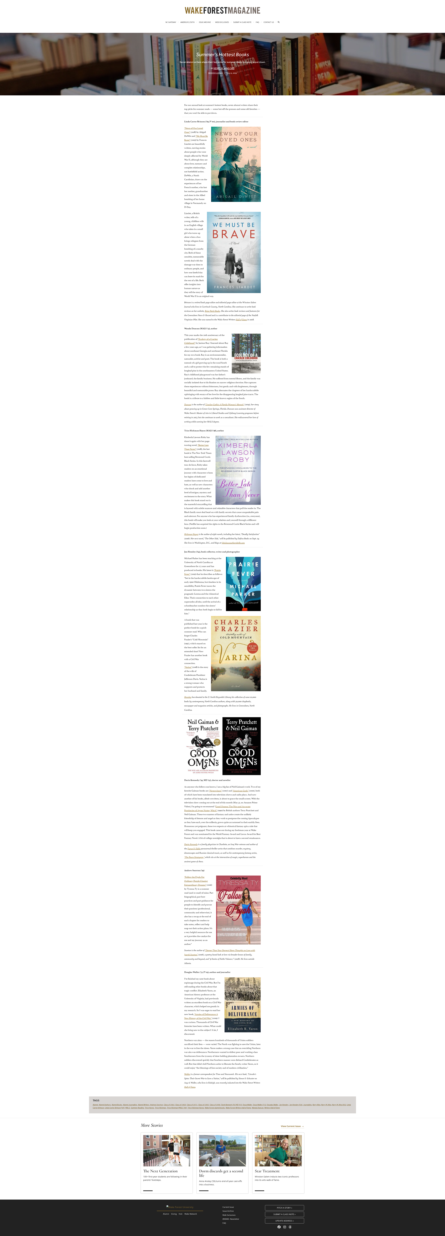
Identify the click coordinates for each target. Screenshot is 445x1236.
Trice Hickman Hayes (196, 1108)
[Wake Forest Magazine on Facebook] (279, 1227)
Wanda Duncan (257, 1108)
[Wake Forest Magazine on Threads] (290, 1227)
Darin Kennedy (191, 844)
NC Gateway (170, 22)
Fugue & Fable (194, 848)
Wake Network (190, 1214)
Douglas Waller (272, 1105)
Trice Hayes (149, 1108)
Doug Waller (247, 1105)
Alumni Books (117, 1105)
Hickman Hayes (191, 534)
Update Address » (284, 1220)
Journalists (307, 1105)
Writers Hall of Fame (272, 1108)
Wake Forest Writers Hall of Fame (238, 1108)
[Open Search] (279, 22)
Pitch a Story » (284, 1207)
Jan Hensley (283, 1105)
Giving (174, 1214)
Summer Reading (137, 1108)
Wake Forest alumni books (215, 1108)
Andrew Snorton (156, 1105)
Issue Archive (205, 22)
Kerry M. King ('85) (224, 68)
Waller (187, 1074)
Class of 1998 (215, 1105)
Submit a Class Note (242, 22)
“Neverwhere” (215, 790)
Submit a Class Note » (284, 1214)
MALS (127, 1108)
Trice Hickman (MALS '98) (177, 1108)
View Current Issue (291, 1126)
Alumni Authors (105, 1105)
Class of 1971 (192, 1105)
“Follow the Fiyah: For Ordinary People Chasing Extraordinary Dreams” (196, 880)
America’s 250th (187, 22)
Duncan (187, 404)
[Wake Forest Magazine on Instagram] (284, 1227)
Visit (180, 1214)
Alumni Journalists (130, 1105)
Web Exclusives (222, 22)
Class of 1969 (180, 1105)
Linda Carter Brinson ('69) (114, 1108)
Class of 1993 (203, 1105)
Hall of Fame (241, 319)
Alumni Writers (143, 1105)
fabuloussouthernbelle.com (233, 542)
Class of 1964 (169, 1105)
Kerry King (316, 1105)
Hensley (187, 697)
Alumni (95, 1105)
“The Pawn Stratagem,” (194, 857)
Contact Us (269, 22)
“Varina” (188, 666)
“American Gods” (241, 790)
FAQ (257, 22)
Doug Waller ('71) (259, 1105)
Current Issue (228, 1207)
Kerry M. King (326, 1105)
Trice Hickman (160, 1108)
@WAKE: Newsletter (230, 1219)
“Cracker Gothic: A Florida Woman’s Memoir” (224, 404)
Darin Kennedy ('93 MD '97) (231, 1105)
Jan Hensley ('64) (295, 1105)
